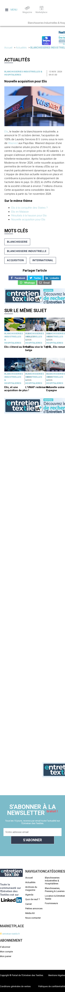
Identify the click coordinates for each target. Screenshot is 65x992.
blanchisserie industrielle (26, 251)
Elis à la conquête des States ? (29, 207)
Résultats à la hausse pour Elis (29, 215)
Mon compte (6, 951)
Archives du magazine (31, 888)
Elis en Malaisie (20, 211)
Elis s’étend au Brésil (17, 346)
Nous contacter (33, 918)
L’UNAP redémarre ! (37, 387)
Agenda (29, 894)
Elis (6, 131)
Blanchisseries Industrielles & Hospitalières (52, 880)
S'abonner (5, 947)
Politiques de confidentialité (51, 986)
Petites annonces (33, 908)
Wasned (13, 143)
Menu (13, 9)
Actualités (21, 47)
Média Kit (30, 913)
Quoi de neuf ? (32, 899)
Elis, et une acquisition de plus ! (16, 389)
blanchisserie (17, 241)
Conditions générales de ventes (15, 986)
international (42, 260)
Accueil (8, 47)
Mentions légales (56, 975)
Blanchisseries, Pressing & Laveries (54, 889)
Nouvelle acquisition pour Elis (25, 81)
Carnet (28, 904)
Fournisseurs (51, 903)
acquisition (15, 260)
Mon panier (5, 956)
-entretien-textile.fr (10, 933)
